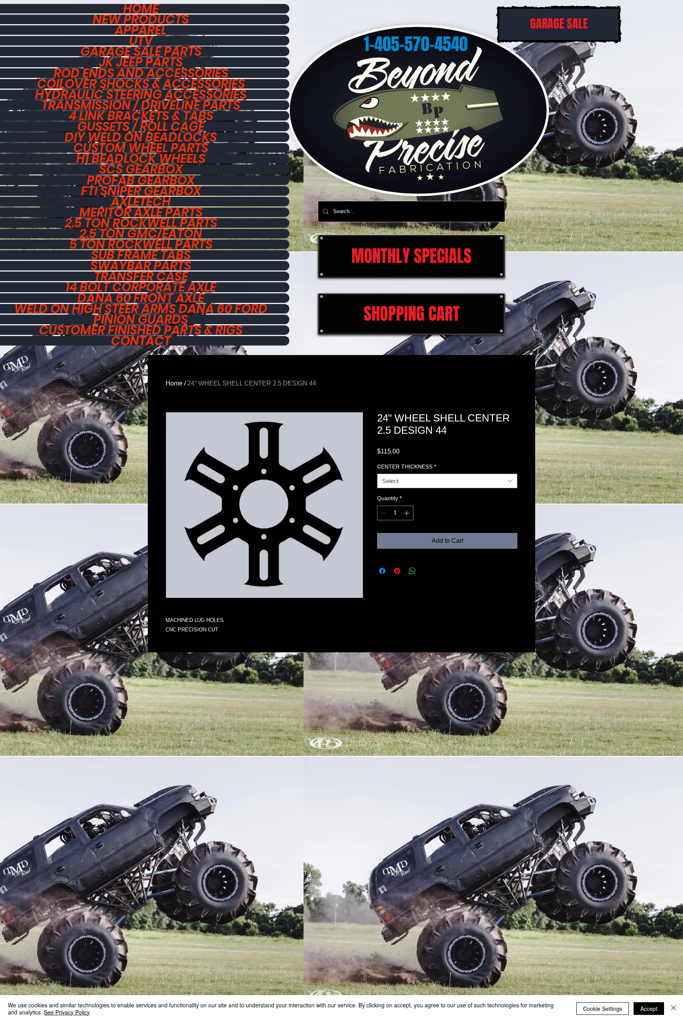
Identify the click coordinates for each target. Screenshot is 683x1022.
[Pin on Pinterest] (397, 571)
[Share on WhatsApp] (412, 571)
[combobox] (447, 481)
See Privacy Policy (67, 1012)
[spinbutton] (395, 513)
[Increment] (407, 513)
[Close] (673, 1008)
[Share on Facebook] (382, 571)
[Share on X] (427, 571)
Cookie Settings (602, 1009)
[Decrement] (383, 513)
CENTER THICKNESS (406, 466)
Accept (648, 1009)
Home (174, 383)
